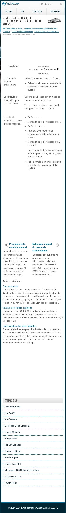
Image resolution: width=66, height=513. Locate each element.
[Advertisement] (33, 48)
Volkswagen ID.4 (13, 476)
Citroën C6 (10, 413)
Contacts (37, 11)
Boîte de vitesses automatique (46, 32)
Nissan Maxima (12, 432)
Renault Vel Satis (13, 445)
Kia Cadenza (11, 419)
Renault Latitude (12, 451)
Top (22, 11)
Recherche (55, 11)
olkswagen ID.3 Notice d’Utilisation (22, 470)
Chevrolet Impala (13, 406)
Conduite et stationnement (22, 32)
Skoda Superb (11, 457)
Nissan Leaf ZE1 (13, 464)
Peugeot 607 (11, 438)
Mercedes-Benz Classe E (13, 28)
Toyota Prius (11, 483)
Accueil (8, 11)
